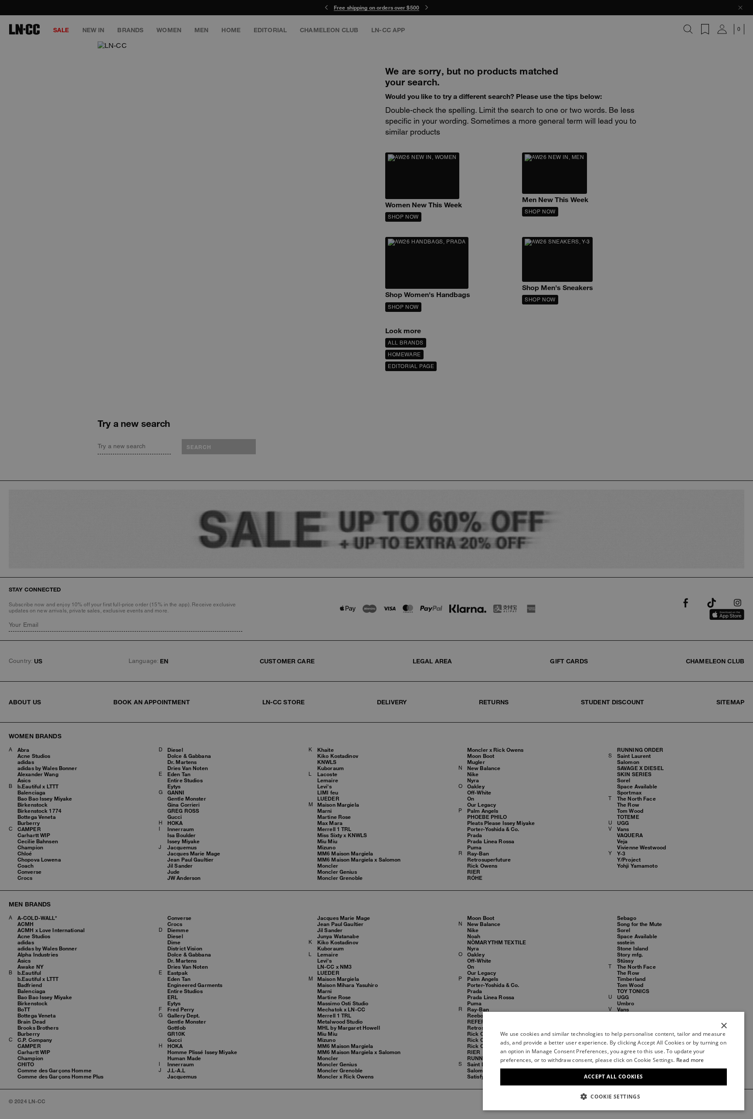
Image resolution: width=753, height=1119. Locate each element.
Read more (690, 1060)
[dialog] (613, 1061)
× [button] (723, 1026)
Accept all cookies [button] (613, 1076)
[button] (613, 1096)
